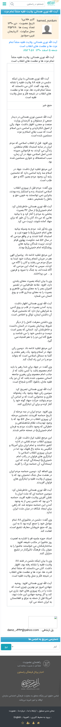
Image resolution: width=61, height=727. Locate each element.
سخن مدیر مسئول (46, 711)
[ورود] (33, 723)
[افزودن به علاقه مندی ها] (22, 723)
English (17, 717)
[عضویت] (28, 723)
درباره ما (21, 711)
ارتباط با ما (31, 711)
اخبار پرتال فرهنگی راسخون (30, 672)
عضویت (12, 711)
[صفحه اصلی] (38, 723)
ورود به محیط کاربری (40, 717)
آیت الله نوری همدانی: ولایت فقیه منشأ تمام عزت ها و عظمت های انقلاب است (33, 44)
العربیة (26, 717)
